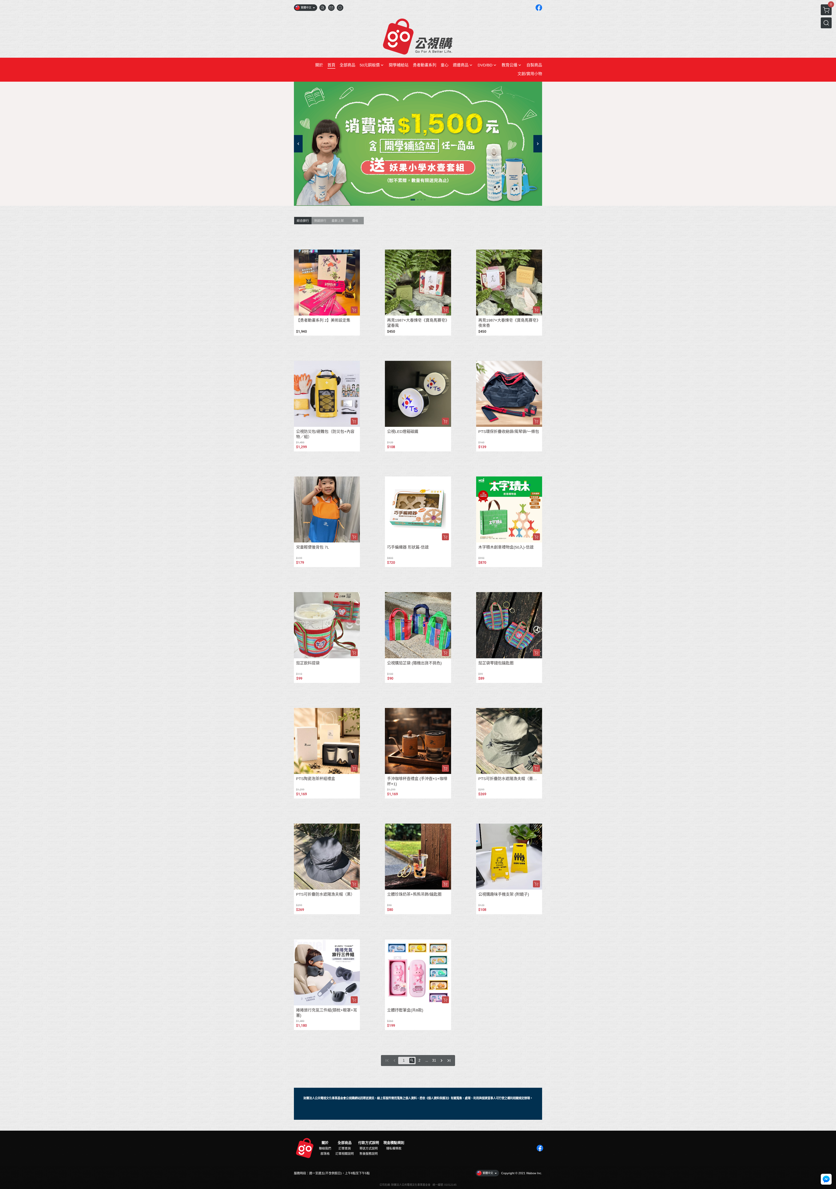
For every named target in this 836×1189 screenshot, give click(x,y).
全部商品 (345, 1143)
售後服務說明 (368, 1153)
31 (434, 1060)
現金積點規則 (393, 1143)
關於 (325, 1143)
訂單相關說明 (344, 1153)
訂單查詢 (345, 1148)
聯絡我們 (325, 1148)
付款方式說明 (368, 1143)
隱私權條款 (393, 1148)
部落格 (325, 1153)
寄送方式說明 (368, 1148)
